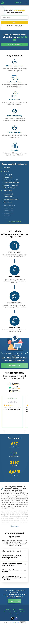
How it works (7, 611)
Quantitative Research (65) (11, 182)
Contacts (22, 611)
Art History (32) (8, 208)
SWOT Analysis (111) (10, 187)
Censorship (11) (8, 213)
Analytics (5, 171)
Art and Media (7, 202)
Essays (21, 609)
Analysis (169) (8, 175)
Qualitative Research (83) (11, 180)
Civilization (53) (8, 194)
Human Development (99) (11, 199)
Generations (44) (9, 196)
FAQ (15, 611)
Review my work (14, 365)
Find (14, 22)
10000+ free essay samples (14, 26)
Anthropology (7, 190)
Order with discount (14, 44)
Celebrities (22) (8, 210)
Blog (14, 609)
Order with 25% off (14, 601)
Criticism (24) (8, 177)
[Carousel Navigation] (14, 431)
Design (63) (7, 218)
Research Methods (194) (11, 185)
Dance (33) (7, 216)
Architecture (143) (9, 205)
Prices (8, 609)
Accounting (6, 168)
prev (4, 431)
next (25, 431)
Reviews (11, 614)
